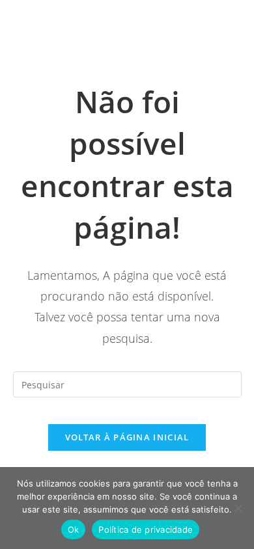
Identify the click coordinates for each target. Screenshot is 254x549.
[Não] (237, 508)
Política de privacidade (145, 529)
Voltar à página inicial (127, 437)
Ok (73, 529)
